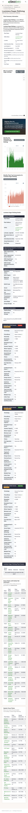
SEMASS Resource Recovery (10, 629)
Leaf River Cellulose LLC (10, 663)
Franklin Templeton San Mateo (10, 679)
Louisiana (16, 5)
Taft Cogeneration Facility (7, 784)
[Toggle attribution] (24, 115)
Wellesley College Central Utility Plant (10, 618)
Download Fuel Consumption (10, 179)
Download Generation (19, 140)
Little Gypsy (7, 744)
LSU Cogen (6, 748)
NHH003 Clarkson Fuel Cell (10, 674)
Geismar (6, 734)
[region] (14, 95)
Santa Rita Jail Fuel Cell (10, 645)
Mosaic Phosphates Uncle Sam (7, 757)
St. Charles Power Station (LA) (7, 775)
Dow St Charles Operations (6, 731)
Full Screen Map (21, 71)
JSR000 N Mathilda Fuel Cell (10, 688)
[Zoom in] (24, 76)
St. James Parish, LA (8, 7)
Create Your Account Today (12, 131)
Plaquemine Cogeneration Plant (7, 766)
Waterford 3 (7, 795)
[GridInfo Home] (14, 1)
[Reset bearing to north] (24, 80)
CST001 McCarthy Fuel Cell (10, 669)
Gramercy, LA (17, 7)
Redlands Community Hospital (11, 700)
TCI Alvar (6, 788)
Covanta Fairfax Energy (10, 594)
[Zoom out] (24, 78)
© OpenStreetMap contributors (17, 115)
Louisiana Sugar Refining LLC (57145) (19, 229)
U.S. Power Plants (9, 5)
